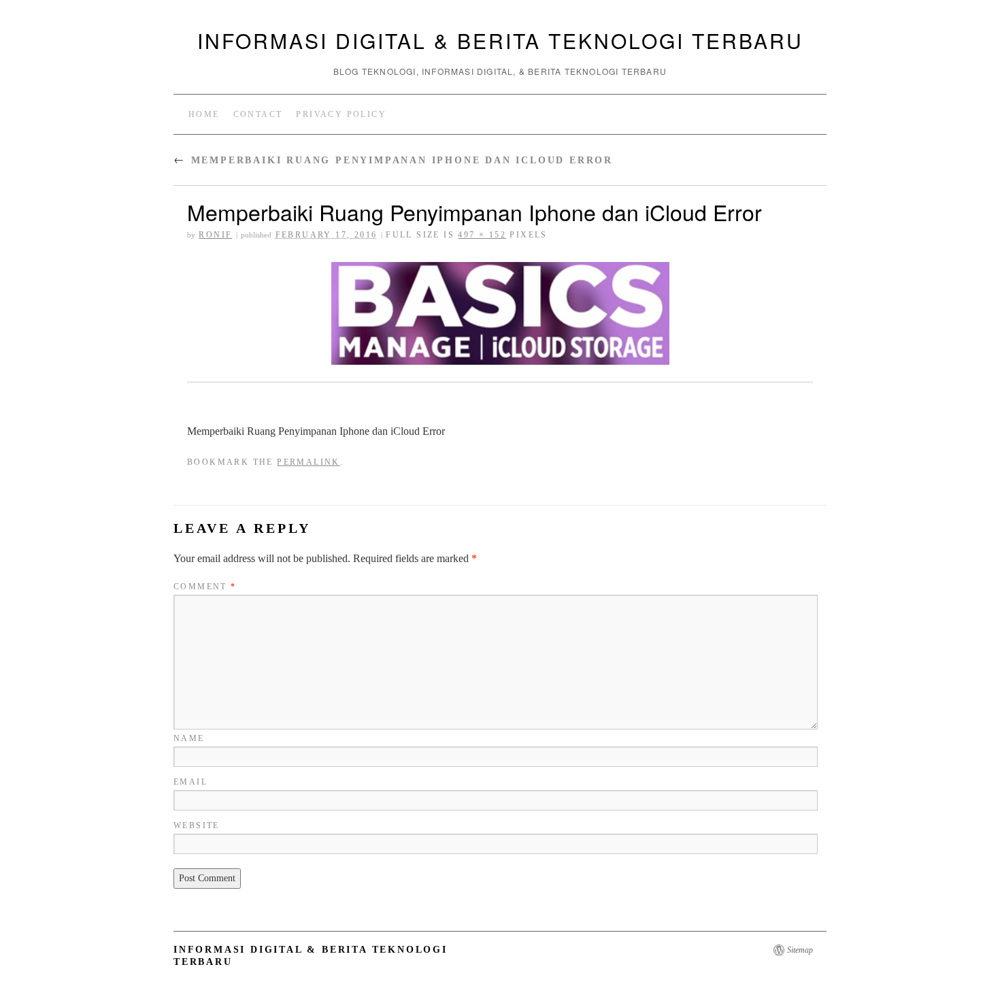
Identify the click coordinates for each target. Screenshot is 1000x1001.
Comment (205, 586)
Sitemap (800, 950)
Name (189, 738)
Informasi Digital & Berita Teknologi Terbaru (500, 40)
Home (204, 114)
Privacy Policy (341, 114)
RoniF (215, 235)
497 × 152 (482, 235)
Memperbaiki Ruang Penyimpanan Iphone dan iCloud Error (393, 160)
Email (190, 782)
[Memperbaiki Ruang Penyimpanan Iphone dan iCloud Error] (500, 313)
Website (196, 825)
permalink (308, 462)
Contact (258, 114)
